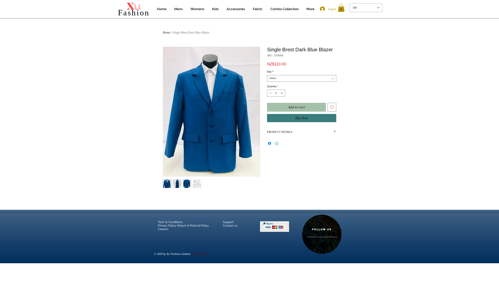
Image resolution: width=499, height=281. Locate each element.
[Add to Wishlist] (331, 107)
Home (166, 32)
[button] (341, 8)
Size (270, 72)
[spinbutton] (276, 93)
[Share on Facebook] (269, 143)
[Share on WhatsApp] (277, 143)
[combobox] (301, 78)
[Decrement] (270, 93)
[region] (322, 234)
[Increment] (282, 93)
